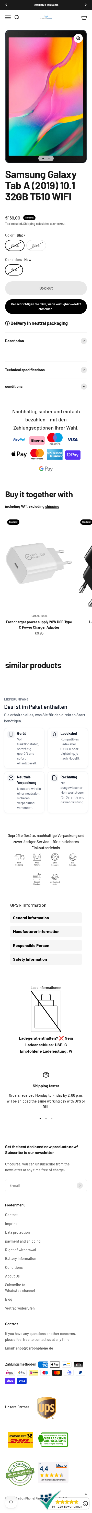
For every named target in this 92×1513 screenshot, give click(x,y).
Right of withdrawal (20, 1250)
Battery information (20, 1258)
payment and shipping (23, 1241)
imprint (11, 1223)
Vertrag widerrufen (20, 1308)
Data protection (17, 1232)
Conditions (14, 1267)
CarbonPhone (39, 615)
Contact (11, 1215)
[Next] (86, 5)
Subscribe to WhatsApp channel (20, 1287)
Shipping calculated (36, 223)
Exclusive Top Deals (46, 4)
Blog (8, 1299)
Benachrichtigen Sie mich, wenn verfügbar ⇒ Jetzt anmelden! (46, 306)
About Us (12, 1276)
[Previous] (6, 5)
